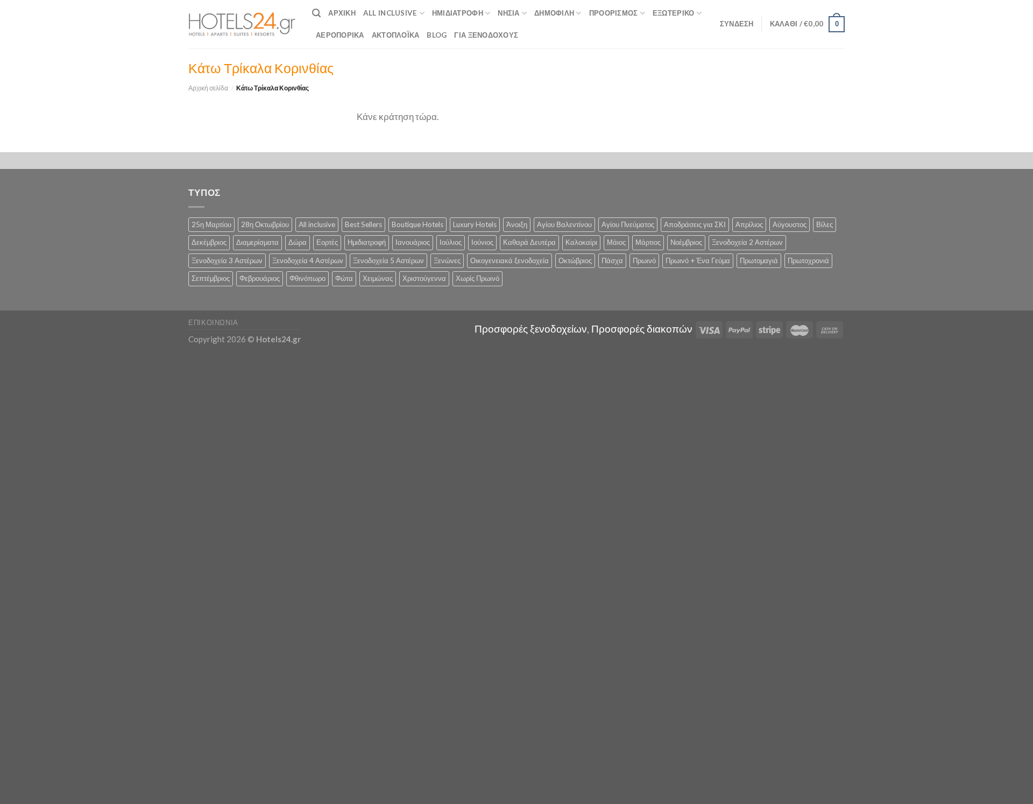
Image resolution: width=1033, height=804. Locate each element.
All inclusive (317, 224)
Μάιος (616, 242)
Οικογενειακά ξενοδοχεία (509, 260)
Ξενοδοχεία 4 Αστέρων (307, 260)
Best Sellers (363, 224)
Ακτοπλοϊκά (396, 35)
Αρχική (342, 13)
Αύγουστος (789, 224)
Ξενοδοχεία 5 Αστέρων (388, 260)
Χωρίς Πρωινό (477, 278)
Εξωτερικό (673, 13)
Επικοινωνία (213, 322)
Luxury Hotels (475, 224)
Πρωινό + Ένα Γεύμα (698, 260)
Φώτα (344, 278)
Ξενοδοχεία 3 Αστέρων (227, 260)
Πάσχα (612, 260)
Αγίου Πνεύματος (628, 224)
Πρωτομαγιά (759, 260)
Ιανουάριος (412, 242)
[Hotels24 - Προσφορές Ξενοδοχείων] (242, 24)
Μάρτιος (648, 242)
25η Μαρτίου (211, 224)
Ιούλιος (451, 242)
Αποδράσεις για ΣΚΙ (695, 224)
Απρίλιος (749, 224)
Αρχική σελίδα (208, 88)
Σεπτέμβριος (211, 278)
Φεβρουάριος (259, 278)
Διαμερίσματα (257, 242)
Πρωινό (644, 260)
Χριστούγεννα (424, 278)
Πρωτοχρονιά (808, 260)
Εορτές (327, 242)
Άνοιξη (516, 224)
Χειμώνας (378, 278)
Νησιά (508, 13)
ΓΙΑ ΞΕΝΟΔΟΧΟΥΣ (486, 35)
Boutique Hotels (417, 224)
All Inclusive (390, 13)
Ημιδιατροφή (457, 13)
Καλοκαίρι (581, 242)
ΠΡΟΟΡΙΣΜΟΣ (613, 13)
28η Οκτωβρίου (265, 224)
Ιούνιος (482, 242)
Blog (437, 35)
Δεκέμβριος (209, 242)
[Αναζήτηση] (316, 13)
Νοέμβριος (686, 242)
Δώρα (297, 242)
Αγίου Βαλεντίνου (564, 224)
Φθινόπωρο (307, 278)
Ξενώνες (447, 260)
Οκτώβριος (575, 260)
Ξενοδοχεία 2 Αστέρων (747, 242)
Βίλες (824, 224)
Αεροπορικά (340, 35)
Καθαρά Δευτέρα (529, 242)
